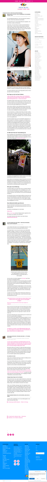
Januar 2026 (27, 448)
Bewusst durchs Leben (6, 448)
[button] (45, 471)
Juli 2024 (36, 62)
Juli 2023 (26, 463)
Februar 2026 (37, 53)
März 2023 (36, 73)
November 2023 (37, 68)
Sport (36, 27)
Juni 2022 (26, 473)
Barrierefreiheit (18, 16)
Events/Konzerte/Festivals (23, 16)
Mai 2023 (36, 72)
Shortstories (5, 460)
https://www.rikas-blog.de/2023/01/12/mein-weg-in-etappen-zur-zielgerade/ (17, 303)
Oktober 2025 (37, 57)
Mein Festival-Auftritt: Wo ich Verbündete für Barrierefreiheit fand (17, 456)
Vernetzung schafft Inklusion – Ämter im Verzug (18, 402)
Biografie (36, 17)
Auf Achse (14, 16)
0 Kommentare (14, 224)
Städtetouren (37, 28)
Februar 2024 (37, 66)
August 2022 (37, 78)
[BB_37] (4, 337)
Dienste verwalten (31, 476)
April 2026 (36, 52)
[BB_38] (4, 223)
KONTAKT (37, 450)
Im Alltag (11, 339)
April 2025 (36, 58)
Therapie (36, 29)
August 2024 (37, 61)
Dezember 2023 (37, 67)
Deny (37, 478)
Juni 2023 (36, 71)
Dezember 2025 (37, 56)
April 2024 (26, 458)
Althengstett (24, 278)
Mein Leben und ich (38, 24)
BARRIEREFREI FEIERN (21, 138)
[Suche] (32, 1)
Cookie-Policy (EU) (39, 459)
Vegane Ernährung (6, 465)
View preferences (43, 478)
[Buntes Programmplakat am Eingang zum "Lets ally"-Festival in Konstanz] (4, 15)
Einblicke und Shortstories (25, 338)
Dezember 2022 (37, 76)
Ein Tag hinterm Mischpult (17, 449)
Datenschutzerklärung (39, 480)
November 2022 (37, 77)
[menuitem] (17, 1)
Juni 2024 (36, 63)
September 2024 (27, 453)
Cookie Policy (35, 480)
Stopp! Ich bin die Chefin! (38, 42)
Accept (32, 478)
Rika (29, 16)
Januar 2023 (27, 468)
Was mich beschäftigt (38, 33)
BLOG (36, 447)
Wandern (36, 32)
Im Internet (36, 23)
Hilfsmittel (8, 339)
